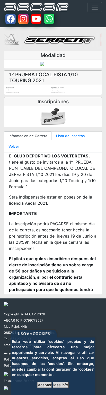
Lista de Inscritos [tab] (70, 136)
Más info (60, 385)
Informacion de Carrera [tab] (27, 136)
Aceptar (44, 385)
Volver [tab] (13, 146)
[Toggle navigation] (94, 7)
